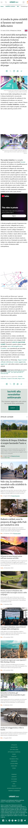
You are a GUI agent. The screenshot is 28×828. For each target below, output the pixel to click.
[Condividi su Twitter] (10, 71)
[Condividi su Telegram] (21, 71)
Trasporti (9, 378)
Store (7, 2)
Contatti (14, 776)
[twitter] (6, 820)
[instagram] (18, 820)
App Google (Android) (14, 752)
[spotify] (12, 820)
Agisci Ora (14, 766)
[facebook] (3, 820)
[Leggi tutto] (26, 416)
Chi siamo (14, 779)
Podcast (14, 756)
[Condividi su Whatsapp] (18, 71)
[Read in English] (26, 30)
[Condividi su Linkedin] (14, 71)
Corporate (14, 761)
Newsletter (14, 747)
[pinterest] (9, 820)
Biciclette (14, 378)
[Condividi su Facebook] (7, 71)
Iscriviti (12, 408)
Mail (14, 783)
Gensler (23, 162)
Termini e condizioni (14, 790)
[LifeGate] (14, 2)
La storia (14, 781)
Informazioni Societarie (14, 788)
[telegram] (25, 820)
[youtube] (15, 820)
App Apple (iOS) (14, 749)
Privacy (14, 786)
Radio (14, 754)
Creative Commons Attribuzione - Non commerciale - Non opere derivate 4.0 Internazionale (13, 372)
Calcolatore (14, 763)
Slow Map (7, 457)
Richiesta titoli (14, 759)
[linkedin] (22, 820)
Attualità (14, 745)
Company (14, 774)
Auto (2, 568)
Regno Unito (21, 378)
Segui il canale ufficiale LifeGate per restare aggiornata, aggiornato (14, 362)
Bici (1, 456)
